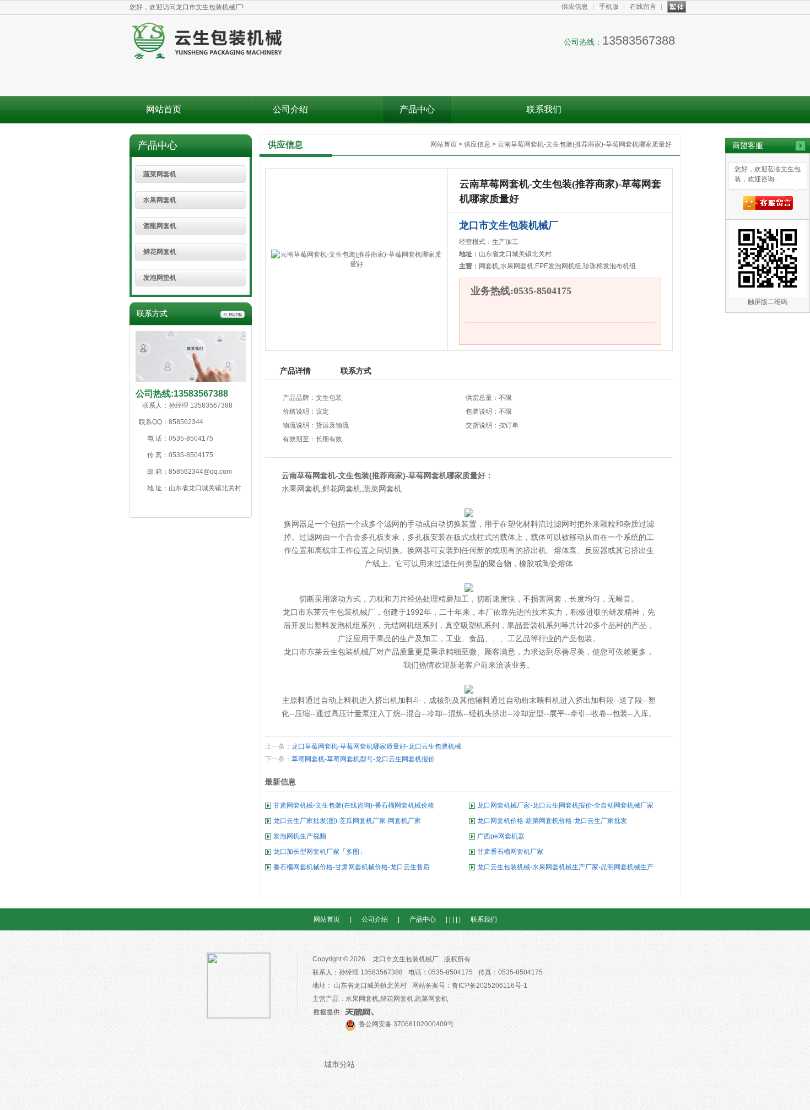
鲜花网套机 (159, 252)
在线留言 (643, 6)
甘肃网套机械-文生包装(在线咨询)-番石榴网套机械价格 (353, 805)
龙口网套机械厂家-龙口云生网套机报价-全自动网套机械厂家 (565, 805)
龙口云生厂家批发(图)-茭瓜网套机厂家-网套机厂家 (347, 821)
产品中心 (417, 109)
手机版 (609, 6)
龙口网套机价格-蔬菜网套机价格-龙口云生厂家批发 (552, 821)
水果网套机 (159, 200)
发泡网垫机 (159, 277)
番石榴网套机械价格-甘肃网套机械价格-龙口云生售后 (351, 867)
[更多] (232, 314)
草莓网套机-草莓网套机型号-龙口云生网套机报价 (363, 759)
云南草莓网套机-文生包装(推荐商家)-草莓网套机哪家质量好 (585, 144)
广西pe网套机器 (501, 836)
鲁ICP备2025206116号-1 (489, 985)
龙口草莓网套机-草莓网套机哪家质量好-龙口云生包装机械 (376, 746)
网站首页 (163, 109)
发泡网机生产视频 (299, 836)
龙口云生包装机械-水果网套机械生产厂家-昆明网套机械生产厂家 (565, 869)
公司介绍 (290, 109)
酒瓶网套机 (159, 226)
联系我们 (543, 109)
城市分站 (339, 1064)
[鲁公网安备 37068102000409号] (399, 1035)
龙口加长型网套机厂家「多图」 (319, 851)
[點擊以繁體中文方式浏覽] (677, 6)
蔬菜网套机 (159, 174)
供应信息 (574, 6)
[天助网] (347, 1011)
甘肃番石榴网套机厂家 (510, 851)
